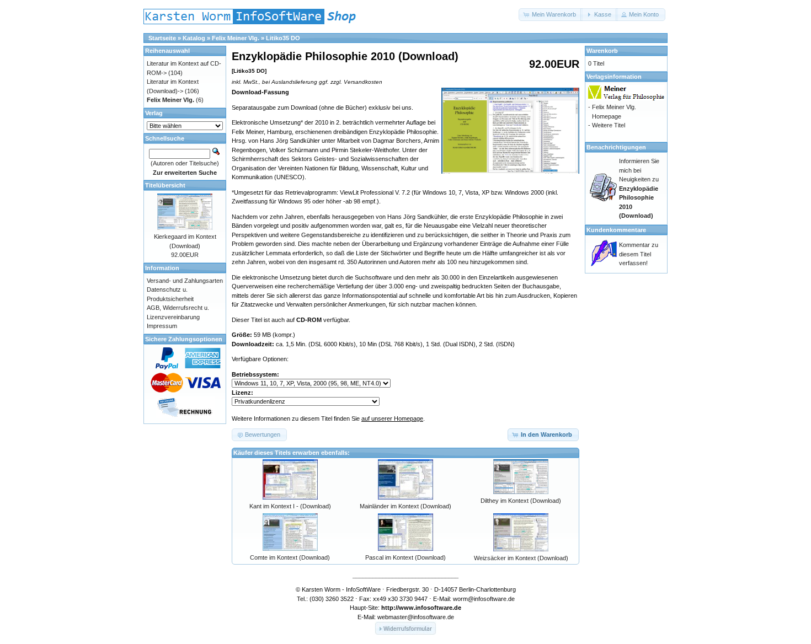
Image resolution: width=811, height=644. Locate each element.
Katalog (194, 38)
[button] (551, 14)
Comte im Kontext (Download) (290, 557)
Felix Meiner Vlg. (235, 38)
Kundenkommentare (616, 230)
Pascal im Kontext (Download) (405, 557)
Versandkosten (363, 82)
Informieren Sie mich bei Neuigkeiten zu (639, 188)
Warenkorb (602, 50)
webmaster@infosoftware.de (415, 617)
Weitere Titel (608, 125)
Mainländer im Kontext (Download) (405, 506)
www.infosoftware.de (430, 607)
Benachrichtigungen (616, 147)
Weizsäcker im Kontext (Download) (521, 558)
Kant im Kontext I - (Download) (290, 506)
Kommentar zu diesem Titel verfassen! (638, 254)
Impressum (162, 326)
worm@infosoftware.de (484, 598)
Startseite (162, 38)
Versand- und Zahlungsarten (185, 280)
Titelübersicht (165, 185)
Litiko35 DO (283, 38)
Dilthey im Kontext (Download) (521, 500)
